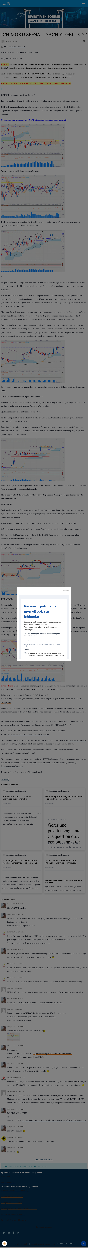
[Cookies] (4, 1243)
